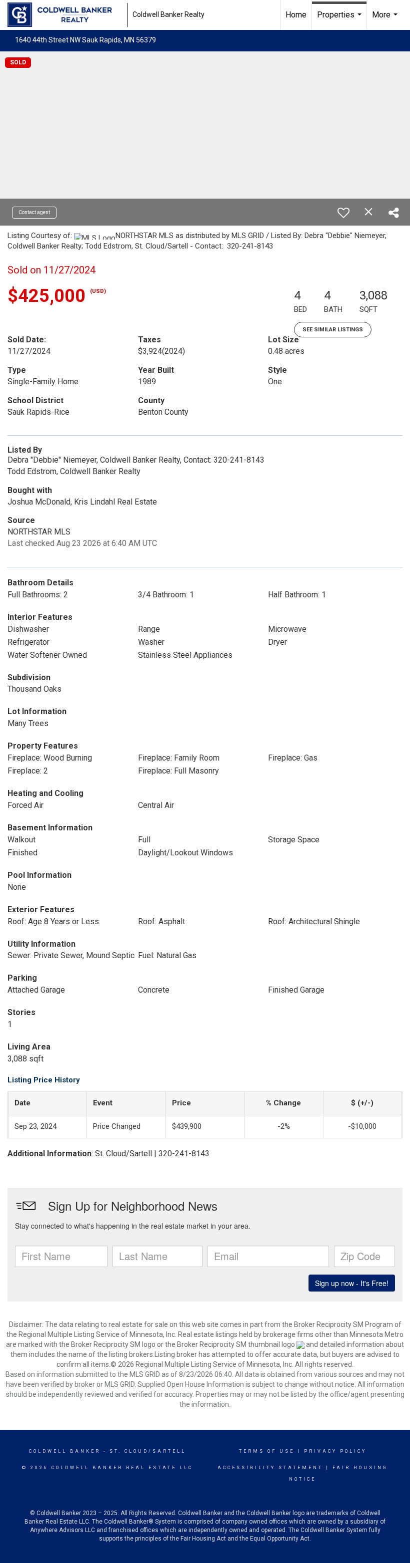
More (386, 20)
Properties (340, 20)
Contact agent (34, 212)
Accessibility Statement (270, 1467)
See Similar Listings (332, 329)
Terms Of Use (266, 1451)
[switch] (343, 213)
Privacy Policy (335, 1451)
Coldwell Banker (64, 1451)
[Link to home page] (65, 15)
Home (296, 14)
